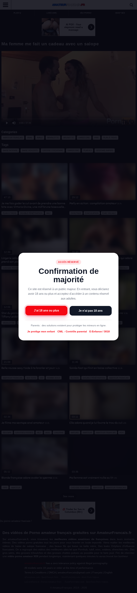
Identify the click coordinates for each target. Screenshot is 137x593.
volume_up (12, 589)
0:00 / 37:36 (24, 589)
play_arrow (5, 589)
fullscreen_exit (125, 589)
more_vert (131, 589)
